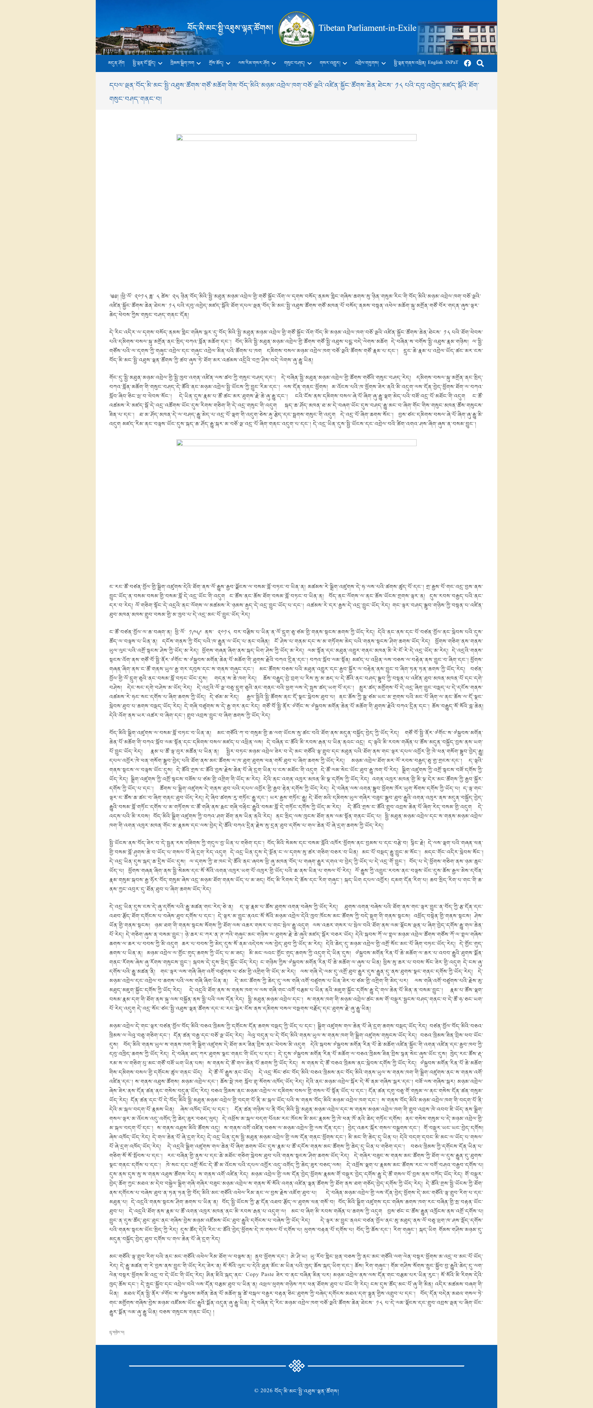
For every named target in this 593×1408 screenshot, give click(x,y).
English (435, 63)
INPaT (451, 63)
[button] (158, 63)
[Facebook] (468, 63)
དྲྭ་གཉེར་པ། (116, 1332)
